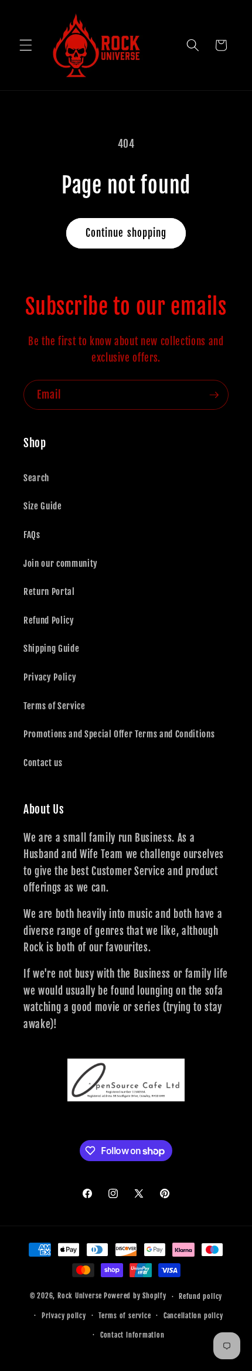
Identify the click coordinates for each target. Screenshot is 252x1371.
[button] (26, 45)
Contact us (43, 762)
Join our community (60, 563)
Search (36, 478)
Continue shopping (126, 233)
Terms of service (124, 1315)
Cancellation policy (193, 1315)
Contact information (132, 1335)
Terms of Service (54, 706)
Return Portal (49, 591)
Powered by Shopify (135, 1296)
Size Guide (42, 506)
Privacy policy (64, 1315)
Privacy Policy (49, 677)
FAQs (31, 534)
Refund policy (200, 1296)
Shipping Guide (51, 648)
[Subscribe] (214, 395)
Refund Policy (48, 620)
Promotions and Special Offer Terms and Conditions (118, 734)
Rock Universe (79, 1296)
